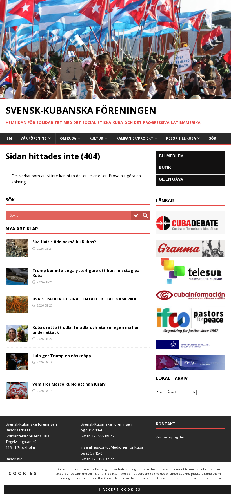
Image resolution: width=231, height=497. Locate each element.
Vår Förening (34, 138)
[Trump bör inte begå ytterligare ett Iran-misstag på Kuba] (17, 281)
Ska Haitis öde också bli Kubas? (64, 241)
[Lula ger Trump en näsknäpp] (17, 367)
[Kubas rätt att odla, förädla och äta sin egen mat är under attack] (17, 338)
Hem (8, 138)
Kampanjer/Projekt (134, 138)
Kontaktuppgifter (170, 437)
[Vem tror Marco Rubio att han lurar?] (17, 395)
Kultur (96, 138)
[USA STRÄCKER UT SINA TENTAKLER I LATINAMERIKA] (17, 309)
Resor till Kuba (181, 138)
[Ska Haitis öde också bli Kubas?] (17, 253)
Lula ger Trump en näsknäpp (61, 355)
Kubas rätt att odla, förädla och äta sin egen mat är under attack (85, 330)
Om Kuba (68, 138)
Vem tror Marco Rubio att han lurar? (69, 384)
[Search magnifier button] (145, 215)
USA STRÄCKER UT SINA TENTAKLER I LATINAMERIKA (84, 299)
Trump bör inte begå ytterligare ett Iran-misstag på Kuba (85, 273)
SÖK (212, 138)
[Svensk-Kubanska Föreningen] (115, 95)
